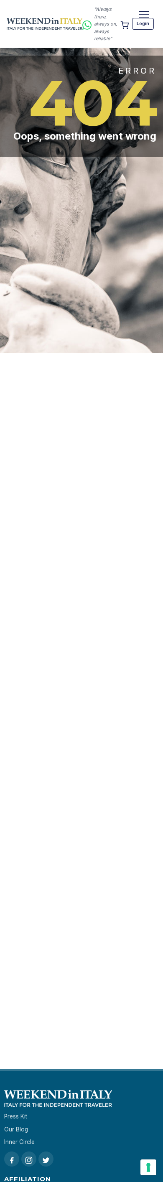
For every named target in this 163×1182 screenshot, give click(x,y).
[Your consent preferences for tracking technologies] (148, 1167)
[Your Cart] (124, 24)
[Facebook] (11, 1159)
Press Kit (15, 1116)
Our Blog (16, 1129)
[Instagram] (28, 1159)
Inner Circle (19, 1142)
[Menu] (144, 14)
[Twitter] (45, 1159)
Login (143, 23)
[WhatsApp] (87, 23)
